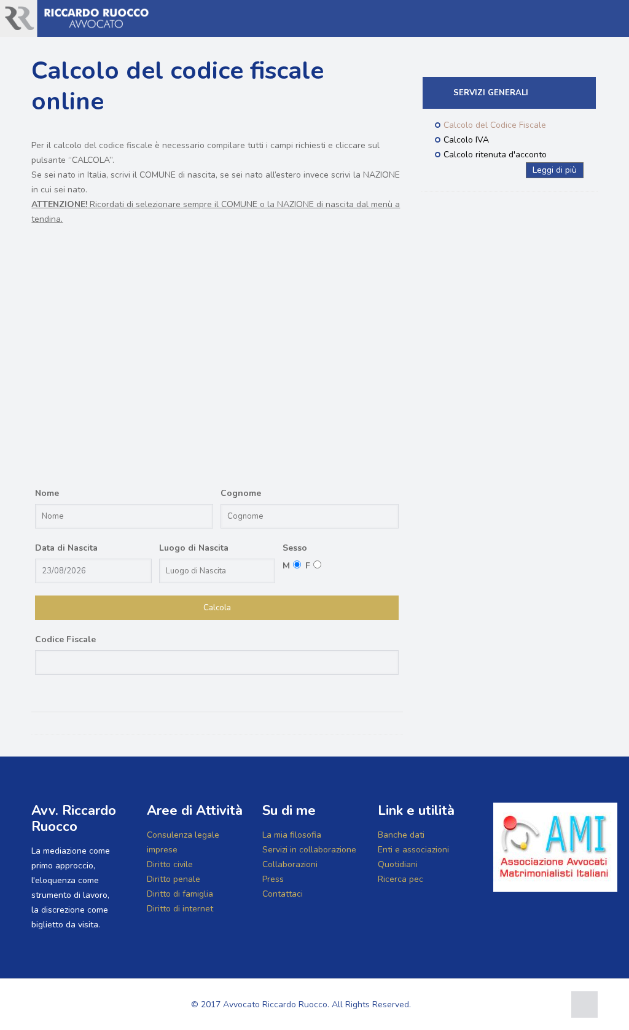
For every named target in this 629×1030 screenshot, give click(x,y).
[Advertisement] (216, 364)
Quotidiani (398, 864)
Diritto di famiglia (180, 894)
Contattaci (282, 894)
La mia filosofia (291, 835)
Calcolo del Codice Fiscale (494, 125)
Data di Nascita (66, 548)
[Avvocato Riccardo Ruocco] (76, 18)
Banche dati (401, 835)
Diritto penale (173, 879)
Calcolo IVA (466, 140)
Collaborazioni (290, 864)
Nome (47, 493)
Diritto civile (170, 864)
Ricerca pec (400, 879)
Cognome (241, 493)
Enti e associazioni (413, 849)
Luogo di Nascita (194, 548)
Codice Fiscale (65, 639)
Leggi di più (555, 170)
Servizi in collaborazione (309, 849)
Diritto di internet (180, 908)
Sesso (295, 548)
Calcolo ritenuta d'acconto (495, 154)
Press (273, 879)
